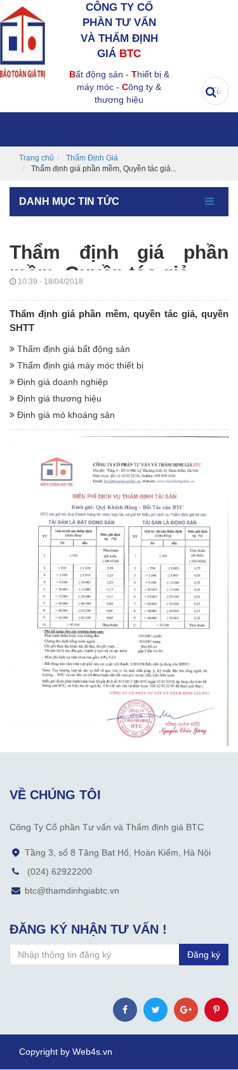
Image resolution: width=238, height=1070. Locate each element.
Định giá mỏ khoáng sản (65, 415)
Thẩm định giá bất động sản (72, 349)
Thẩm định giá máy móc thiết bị (79, 365)
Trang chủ (36, 157)
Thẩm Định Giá (92, 157)
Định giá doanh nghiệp (61, 382)
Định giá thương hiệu (58, 398)
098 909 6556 (226, 38)
